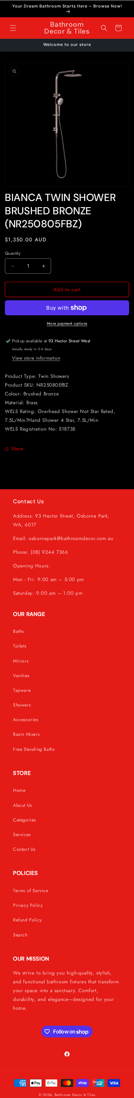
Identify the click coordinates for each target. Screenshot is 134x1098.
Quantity (12, 253)
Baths (18, 631)
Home (19, 790)
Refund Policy (27, 920)
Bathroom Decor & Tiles (75, 1094)
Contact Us (24, 849)
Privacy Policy (28, 905)
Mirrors (21, 661)
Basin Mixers (26, 734)
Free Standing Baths (34, 749)
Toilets (19, 646)
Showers (22, 705)
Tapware (22, 690)
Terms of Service (30, 890)
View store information (36, 358)
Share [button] (17, 448)
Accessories (26, 719)
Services (22, 834)
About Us (22, 805)
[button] (13, 28)
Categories (24, 820)
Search (20, 935)
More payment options (67, 323)
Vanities (21, 675)
